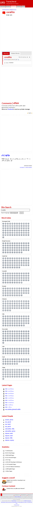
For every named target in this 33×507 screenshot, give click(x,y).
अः (5, 223)
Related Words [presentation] (15, 53)
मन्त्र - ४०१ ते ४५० (9, 389)
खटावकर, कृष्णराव (9, 420)
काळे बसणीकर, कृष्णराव (10, 431)
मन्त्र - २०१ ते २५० (9, 398)
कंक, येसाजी (7, 424)
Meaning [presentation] (6, 53)
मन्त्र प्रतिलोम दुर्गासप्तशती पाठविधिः (13, 409)
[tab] (6, 53)
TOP (29, 113)
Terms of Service (18, 496)
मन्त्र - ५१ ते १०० (9, 405)
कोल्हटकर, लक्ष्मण (9, 436)
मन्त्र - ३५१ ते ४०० (9, 391)
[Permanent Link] (16, 59)
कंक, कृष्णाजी (8, 422)
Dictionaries (5, 10)
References (13, 10)
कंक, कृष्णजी (8, 426)
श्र (14, 232)
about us (30, 495)
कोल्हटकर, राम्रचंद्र (9, 440)
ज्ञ (5, 228)
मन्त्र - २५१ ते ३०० (9, 396)
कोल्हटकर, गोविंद (8, 438)
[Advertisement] (16, 33)
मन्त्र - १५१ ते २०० (9, 400)
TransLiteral (14, 500)
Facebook (10, 109)
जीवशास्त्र (5, 59)
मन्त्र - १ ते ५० (8, 407)
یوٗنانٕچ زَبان (5, 155)
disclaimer (23, 495)
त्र (26, 228)
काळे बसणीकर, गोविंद (9, 429)
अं (7, 223)
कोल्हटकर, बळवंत (9, 433)
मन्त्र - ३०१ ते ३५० (9, 393)
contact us (17, 495)
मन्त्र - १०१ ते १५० (9, 402)
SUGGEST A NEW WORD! (26, 167)
